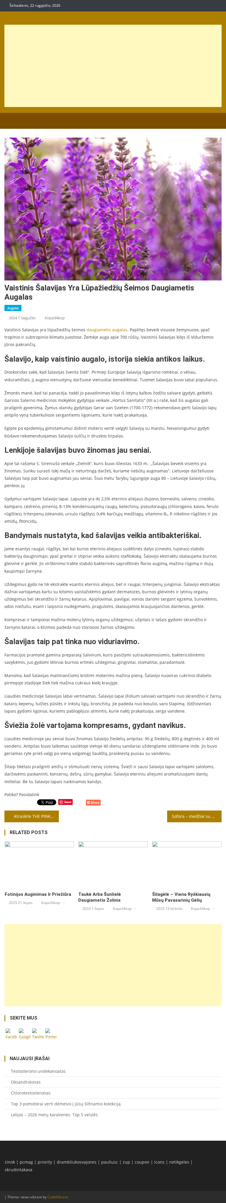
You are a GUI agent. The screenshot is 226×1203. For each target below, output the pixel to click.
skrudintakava (18, 1169)
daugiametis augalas (107, 330)
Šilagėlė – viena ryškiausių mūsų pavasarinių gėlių (181, 897)
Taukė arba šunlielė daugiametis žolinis (99, 897)
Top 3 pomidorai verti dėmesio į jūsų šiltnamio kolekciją (66, 1104)
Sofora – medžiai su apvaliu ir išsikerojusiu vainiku (196, 816)
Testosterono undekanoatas (38, 1071)
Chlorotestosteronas (31, 1093)
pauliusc (109, 1162)
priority (45, 1162)
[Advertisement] (113, 66)
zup (126, 1162)
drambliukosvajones (77, 1162)
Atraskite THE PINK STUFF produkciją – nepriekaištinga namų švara (36, 816)
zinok (10, 1162)
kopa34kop (55, 317)
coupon (142, 1162)
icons (159, 1162)
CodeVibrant (57, 1196)
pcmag (26, 1162)
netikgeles (179, 1162)
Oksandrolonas (26, 1082)
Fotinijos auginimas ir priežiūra (38, 894)
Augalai (13, 308)
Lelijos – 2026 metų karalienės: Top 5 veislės (54, 1114)
